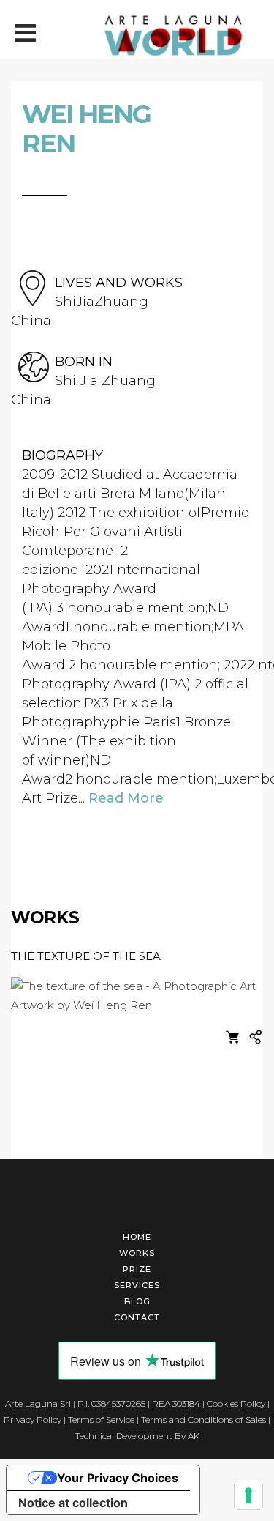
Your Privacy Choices (117, 1477)
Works (137, 1253)
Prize (137, 1269)
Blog (137, 1301)
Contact (137, 1317)
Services (137, 1285)
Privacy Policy (32, 1419)
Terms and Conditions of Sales (203, 1419)
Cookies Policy (236, 1403)
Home (137, 1237)
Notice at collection (73, 1502)
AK (193, 1435)
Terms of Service (101, 1419)
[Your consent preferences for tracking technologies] (248, 1495)
